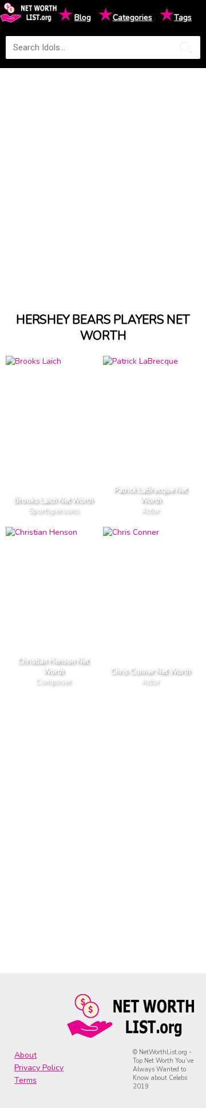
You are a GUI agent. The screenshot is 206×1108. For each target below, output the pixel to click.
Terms (25, 1080)
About (25, 1055)
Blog (82, 17)
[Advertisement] (103, 180)
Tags (183, 17)
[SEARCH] (186, 47)
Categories (132, 17)
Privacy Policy (39, 1067)
